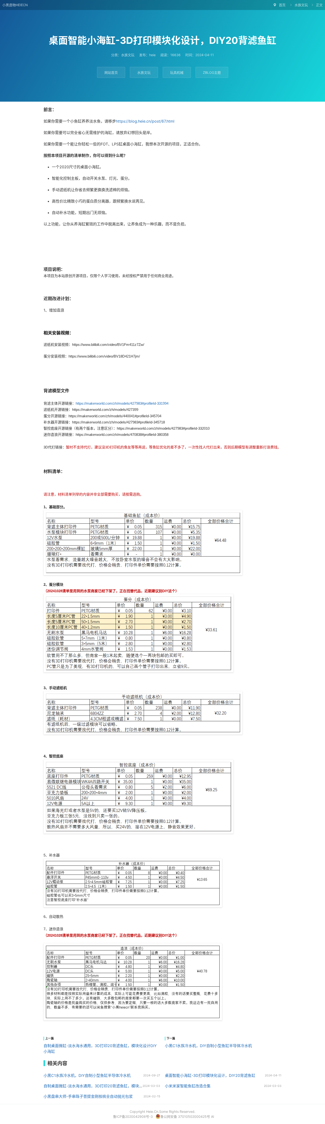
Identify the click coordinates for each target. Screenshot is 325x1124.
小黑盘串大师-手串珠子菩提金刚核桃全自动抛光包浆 (88, 1096)
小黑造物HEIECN (15, 5)
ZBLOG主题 (212, 72)
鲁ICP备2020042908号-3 (133, 1116)
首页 (282, 5)
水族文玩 (301, 5)
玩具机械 (176, 72)
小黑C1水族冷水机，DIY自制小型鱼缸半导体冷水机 (208, 1045)
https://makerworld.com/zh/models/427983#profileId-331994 (122, 403)
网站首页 (111, 72)
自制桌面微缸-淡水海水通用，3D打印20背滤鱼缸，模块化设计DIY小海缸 (106, 1086)
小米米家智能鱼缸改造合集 (188, 1086)
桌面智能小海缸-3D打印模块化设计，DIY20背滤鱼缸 (210, 1075)
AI (212, 1116)
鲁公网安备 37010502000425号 (185, 1116)
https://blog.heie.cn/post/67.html (145, 121)
